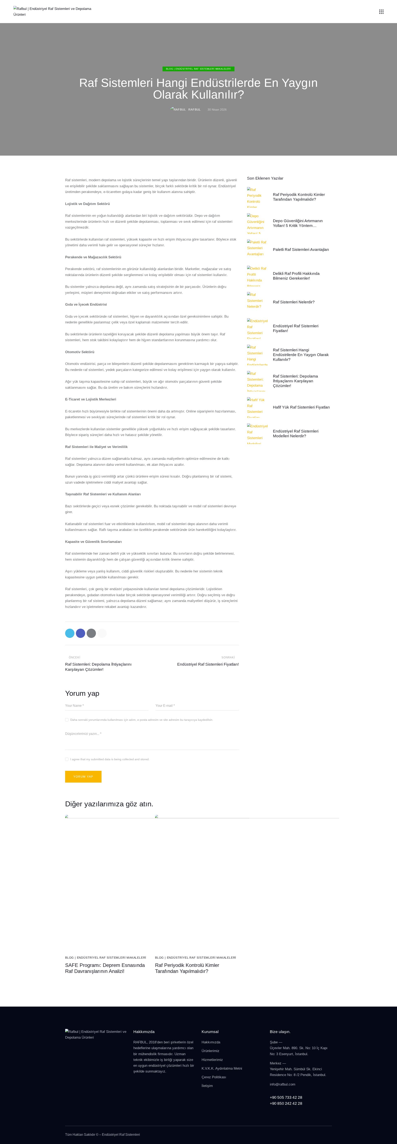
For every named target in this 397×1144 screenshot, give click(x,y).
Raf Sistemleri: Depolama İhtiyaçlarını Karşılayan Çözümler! (295, 381)
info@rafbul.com (282, 1084)
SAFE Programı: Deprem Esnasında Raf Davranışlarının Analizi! (105, 968)
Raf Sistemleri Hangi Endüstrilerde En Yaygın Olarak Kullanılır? (301, 355)
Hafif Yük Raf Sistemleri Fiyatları (301, 407)
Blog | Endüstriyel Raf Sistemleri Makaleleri (198, 69)
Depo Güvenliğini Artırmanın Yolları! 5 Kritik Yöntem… (298, 223)
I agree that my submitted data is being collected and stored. (109, 759)
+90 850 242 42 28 (286, 1103)
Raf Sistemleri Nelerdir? (294, 302)
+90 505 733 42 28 (286, 1097)
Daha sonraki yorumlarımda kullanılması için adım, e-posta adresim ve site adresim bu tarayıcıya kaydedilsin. (141, 719)
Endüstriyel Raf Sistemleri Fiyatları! (295, 328)
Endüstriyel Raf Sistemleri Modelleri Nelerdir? (295, 433)
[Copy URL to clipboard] (102, 633)
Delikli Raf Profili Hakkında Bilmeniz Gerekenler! (296, 275)
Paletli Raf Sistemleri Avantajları (301, 249)
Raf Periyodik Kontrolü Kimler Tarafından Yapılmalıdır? (187, 968)
